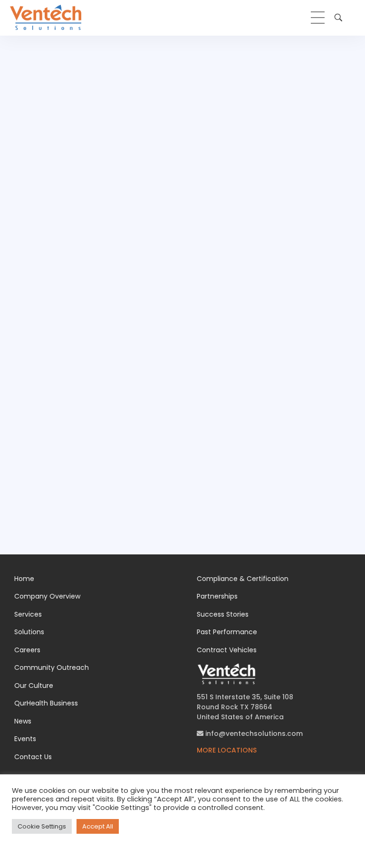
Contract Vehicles (227, 650)
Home (24, 578)
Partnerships (217, 596)
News (22, 721)
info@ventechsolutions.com (253, 733)
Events (25, 738)
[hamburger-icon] (317, 18)
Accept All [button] (97, 826)
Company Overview (47, 596)
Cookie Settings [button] (42, 826)
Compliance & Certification (242, 578)
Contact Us (33, 757)
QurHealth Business (46, 703)
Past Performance (227, 632)
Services (28, 614)
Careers (27, 650)
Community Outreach (51, 667)
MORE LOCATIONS (227, 750)
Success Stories (223, 614)
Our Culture (33, 685)
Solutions (29, 632)
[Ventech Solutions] (45, 17)
